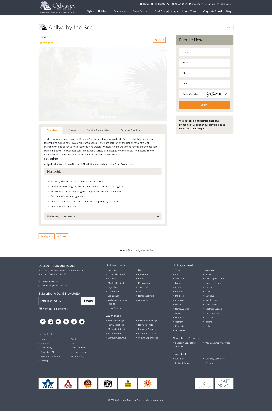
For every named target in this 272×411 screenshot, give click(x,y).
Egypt (178, 287)
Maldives (179, 295)
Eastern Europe (213, 282)
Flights (90, 11)
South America (212, 313)
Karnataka (143, 274)
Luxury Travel (189, 11)
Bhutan (208, 274)
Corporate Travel (212, 11)
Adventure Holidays (147, 320)
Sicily (207, 326)
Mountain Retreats (117, 329)
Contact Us (76, 343)
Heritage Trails (145, 324)
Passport (209, 363)
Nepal (178, 304)
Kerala (141, 278)
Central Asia (181, 278)
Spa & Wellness (115, 333)
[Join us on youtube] (66, 321)
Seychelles (180, 330)
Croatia (178, 282)
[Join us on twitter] (58, 321)
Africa (177, 269)
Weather (179, 358)
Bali (176, 274)
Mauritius (209, 295)
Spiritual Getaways (117, 337)
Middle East (211, 300)
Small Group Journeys (166, 11)
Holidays (102, 11)
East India (113, 269)
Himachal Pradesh (117, 274)
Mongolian (180, 326)
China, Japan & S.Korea (216, 278)
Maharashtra (144, 282)
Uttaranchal (113, 291)
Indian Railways (182, 363)
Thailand (209, 317)
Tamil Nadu (143, 287)
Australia (209, 269)
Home (122, 250)
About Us (45, 343)
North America (182, 308)
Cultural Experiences (148, 337)
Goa (130, 250)
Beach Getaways (116, 320)
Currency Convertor (215, 358)
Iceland (208, 321)
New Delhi (143, 300)
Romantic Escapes (147, 329)
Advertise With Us (49, 352)
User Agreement (79, 352)
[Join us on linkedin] (82, 321)
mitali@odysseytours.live (54, 285)
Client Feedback (78, 347)
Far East (179, 291)
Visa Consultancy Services (217, 342)
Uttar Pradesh (115, 308)
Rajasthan (113, 287)
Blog (228, 11)
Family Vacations (116, 324)
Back (229, 27)
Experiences (119, 11)
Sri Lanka (179, 317)
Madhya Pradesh (116, 282)
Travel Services (140, 11)
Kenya (208, 291)
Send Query (46, 236)
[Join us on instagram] (50, 321)
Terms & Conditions (50, 356)
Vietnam (179, 321)
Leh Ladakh (113, 295)
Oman (178, 313)
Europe (208, 287)
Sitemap (45, 360)
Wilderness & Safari (147, 333)
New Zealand (211, 304)
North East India (146, 295)
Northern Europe (213, 308)
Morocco (179, 300)
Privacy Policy (77, 356)
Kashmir (112, 278)
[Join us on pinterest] (74, 321)
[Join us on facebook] (43, 321)
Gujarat (141, 291)
